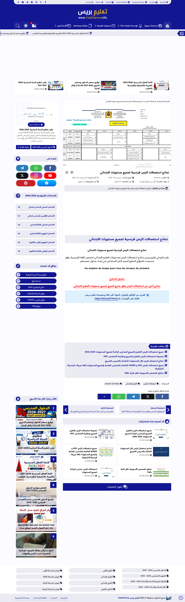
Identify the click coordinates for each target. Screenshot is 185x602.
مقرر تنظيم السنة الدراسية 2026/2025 (36, 129)
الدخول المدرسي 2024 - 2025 (154, 570)
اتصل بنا (152, 2)
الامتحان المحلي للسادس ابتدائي (42, 207)
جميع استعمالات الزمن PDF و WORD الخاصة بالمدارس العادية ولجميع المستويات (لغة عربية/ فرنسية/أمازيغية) (115, 367)
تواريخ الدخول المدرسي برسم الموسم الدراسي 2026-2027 (36, 501)
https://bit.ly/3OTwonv (106, 298)
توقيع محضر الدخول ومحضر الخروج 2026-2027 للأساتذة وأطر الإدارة (85, 85)
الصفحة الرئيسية (164, 101)
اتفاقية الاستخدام (121, 2)
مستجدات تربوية (151, 26)
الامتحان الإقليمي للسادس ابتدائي (41, 216)
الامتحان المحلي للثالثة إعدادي (42, 225)
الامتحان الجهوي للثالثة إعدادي (42, 233)
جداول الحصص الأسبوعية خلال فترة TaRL (144, 373)
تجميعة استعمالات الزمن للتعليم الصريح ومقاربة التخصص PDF (134, 356)
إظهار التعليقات (114, 486)
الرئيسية (162, 2)
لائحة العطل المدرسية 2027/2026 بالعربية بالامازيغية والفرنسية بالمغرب (78, 33)
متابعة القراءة (24, 147)
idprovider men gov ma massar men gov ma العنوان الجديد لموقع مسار (36, 526)
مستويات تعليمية (104, 26)
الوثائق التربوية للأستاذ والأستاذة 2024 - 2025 (148, 581)
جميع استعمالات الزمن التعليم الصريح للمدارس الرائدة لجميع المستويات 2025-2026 (124, 352)
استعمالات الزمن (150, 101)
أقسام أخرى (62, 26)
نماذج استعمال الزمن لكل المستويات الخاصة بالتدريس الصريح (134, 361)
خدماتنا (98, 2)
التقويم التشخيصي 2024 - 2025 (153, 576)
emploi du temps (112, 384)
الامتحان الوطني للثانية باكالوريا (42, 251)
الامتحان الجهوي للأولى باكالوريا (42, 242)
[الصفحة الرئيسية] (167, 25)
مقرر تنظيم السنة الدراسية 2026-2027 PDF (36, 449)
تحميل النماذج (117, 278)
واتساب (88, 2)
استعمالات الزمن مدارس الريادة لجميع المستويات (83, 470)
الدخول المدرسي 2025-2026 (42, 147)
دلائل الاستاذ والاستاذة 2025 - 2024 (152, 587)
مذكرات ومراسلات (80, 26)
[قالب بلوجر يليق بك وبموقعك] (168, 598)
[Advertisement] (92, 57)
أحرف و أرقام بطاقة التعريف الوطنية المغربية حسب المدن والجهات (36, 552)
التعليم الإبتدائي (131, 384)
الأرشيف (108, 2)
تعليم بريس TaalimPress (129, 598)
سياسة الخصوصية (138, 2)
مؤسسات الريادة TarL (129, 26)
